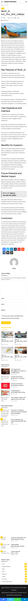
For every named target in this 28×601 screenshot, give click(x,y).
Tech (7, 5)
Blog (3, 571)
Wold (3, 569)
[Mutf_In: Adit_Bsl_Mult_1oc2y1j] (7, 334)
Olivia (4, 17)
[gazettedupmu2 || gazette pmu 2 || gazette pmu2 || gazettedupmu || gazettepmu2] (10, 1)
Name (3, 298)
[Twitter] (7, 249)
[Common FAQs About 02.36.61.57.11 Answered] (5, 379)
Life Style (4, 579)
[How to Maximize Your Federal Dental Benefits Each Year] (5, 477)
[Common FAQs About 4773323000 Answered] (5, 386)
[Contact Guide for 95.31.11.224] (5, 554)
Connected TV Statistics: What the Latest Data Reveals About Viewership (19, 411)
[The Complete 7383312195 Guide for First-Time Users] (5, 400)
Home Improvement (7, 581)
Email (3, 304)
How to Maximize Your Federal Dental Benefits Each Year (18, 421)
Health (3, 576)
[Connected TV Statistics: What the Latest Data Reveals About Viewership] (5, 413)
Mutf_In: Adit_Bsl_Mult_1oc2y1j (7, 341)
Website (3, 310)
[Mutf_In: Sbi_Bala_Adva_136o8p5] (21, 334)
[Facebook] (4, 249)
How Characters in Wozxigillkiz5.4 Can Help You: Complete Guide (18, 371)
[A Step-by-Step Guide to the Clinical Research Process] (5, 540)
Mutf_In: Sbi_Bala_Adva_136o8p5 (21, 341)
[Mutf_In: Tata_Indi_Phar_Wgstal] (7, 350)
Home (3, 5)
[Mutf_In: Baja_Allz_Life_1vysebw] (21, 350)
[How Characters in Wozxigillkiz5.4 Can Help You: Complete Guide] (5, 371)
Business (4, 574)
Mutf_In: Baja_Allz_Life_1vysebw (21, 357)
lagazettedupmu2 (6, 566)
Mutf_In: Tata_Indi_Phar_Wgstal (7, 357)
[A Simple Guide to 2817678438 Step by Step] (5, 393)
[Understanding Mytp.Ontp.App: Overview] (5, 547)
